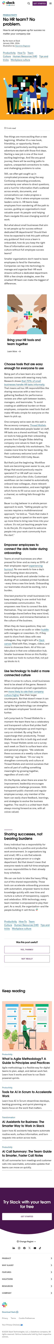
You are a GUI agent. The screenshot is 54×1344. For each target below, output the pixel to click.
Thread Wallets (38, 425)
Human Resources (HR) (25, 56)
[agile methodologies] (27, 1026)
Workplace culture (20, 59)
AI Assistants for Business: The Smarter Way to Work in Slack (23, 1124)
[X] (30, 1248)
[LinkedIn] (14, 1248)
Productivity (10, 15)
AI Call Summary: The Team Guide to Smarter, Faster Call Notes (27, 1154)
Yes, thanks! (27, 949)
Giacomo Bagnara (22, 46)
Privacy (5, 1318)
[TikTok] (40, 1248)
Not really (27, 959)
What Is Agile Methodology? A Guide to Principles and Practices (26, 1061)
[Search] (29, 3)
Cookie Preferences (27, 1318)
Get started (40, 3)
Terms (13, 1318)
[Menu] (50, 3)
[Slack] (8, 3)
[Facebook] (24, 1248)
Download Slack (9, 1312)
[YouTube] (35, 1248)
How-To (21, 52)
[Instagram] (19, 1248)
